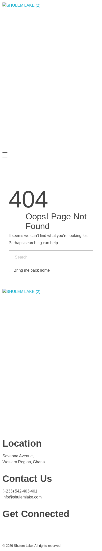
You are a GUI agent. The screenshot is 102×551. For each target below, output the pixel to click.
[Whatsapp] (22, 529)
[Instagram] (8, 529)
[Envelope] (35, 529)
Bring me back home (31, 270)
